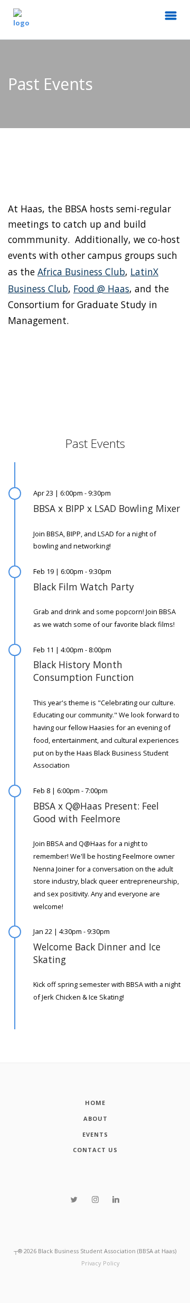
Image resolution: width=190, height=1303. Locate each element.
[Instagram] (95, 1200)
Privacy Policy (100, 1263)
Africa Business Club (81, 271)
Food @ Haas (101, 288)
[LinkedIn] (115, 1200)
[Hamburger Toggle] (171, 18)
